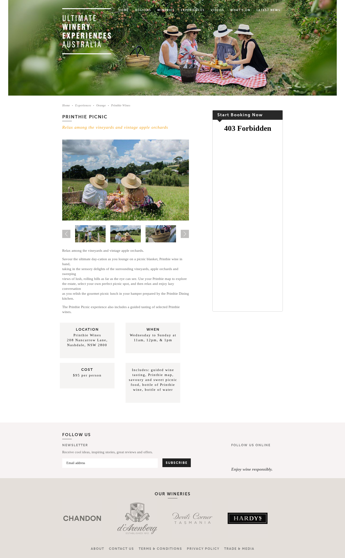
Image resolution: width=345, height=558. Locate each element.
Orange (101, 105)
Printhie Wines (120, 105)
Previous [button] (66, 234)
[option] (125, 180)
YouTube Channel (264, 457)
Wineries (166, 10)
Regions (143, 10)
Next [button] (185, 234)
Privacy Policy (203, 549)
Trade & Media (239, 549)
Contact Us (121, 549)
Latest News (268, 10)
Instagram (250, 457)
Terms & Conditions (160, 549)
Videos (217, 10)
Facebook (236, 457)
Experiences (193, 10)
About (97, 549)
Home (124, 10)
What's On (240, 10)
